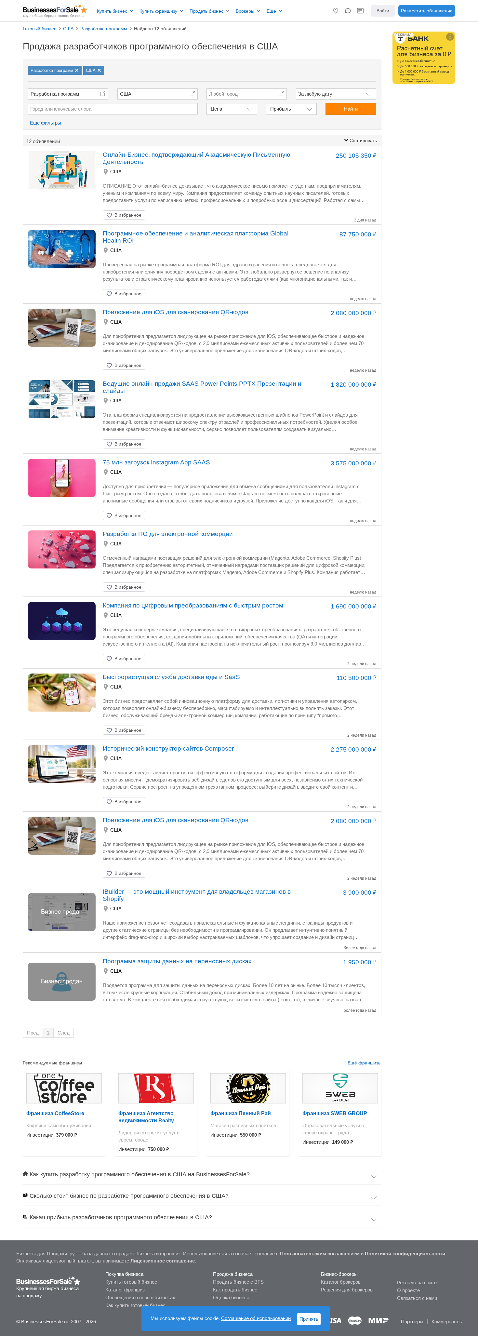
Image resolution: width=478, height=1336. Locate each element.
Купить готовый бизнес (131, 1282)
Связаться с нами (417, 1298)
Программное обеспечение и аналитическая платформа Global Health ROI (195, 237)
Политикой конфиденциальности (405, 1253)
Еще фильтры (45, 123)
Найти (351, 109)
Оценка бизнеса (231, 1297)
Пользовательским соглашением (320, 1253)
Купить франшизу (158, 11)
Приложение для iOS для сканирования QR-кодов (175, 312)
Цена (216, 109)
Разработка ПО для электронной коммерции (168, 533)
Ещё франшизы (364, 1062)
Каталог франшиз (125, 1289)
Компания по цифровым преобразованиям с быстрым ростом (193, 605)
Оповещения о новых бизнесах (140, 1297)
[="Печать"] (187, 215)
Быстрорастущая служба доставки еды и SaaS (171, 677)
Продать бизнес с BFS (238, 1282)
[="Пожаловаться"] (171, 215)
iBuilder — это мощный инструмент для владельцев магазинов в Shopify (197, 895)
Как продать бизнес (235, 1289)
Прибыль (280, 109)
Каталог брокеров (341, 1282)
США (125, 94)
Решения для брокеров (347, 1289)
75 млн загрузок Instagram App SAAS (156, 462)
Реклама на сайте (417, 1282)
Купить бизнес (112, 11)
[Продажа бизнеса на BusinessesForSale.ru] (48, 1280)
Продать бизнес (206, 11)
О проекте (408, 1290)
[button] (335, 10)
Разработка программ (55, 94)
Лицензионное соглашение (162, 1260)
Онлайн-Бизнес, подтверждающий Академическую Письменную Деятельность (196, 158)
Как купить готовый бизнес (135, 1305)
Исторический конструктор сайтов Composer (168, 748)
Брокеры (245, 11)
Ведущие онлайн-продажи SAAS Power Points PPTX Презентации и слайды (202, 387)
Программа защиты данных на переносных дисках (177, 961)
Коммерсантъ (447, 1321)
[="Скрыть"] (155, 215)
